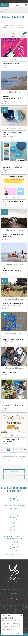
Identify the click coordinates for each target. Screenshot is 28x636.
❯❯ (25, 449)
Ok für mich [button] (19, 633)
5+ (16, 449)
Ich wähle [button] (12, 633)
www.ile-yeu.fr (18, 456)
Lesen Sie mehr (4, 630)
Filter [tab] (23, 36)
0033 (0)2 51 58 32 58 (14, 542)
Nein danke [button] (4, 633)
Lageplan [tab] (13, 36)
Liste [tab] (4, 36)
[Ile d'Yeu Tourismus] (14, 574)
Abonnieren (14, 593)
